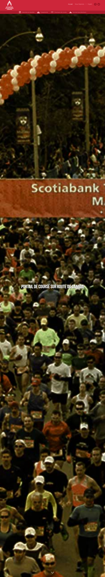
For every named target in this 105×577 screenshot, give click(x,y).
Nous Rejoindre (79, 4)
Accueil (70, 4)
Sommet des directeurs (79, 12)
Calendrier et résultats (28, 12)
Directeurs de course (60, 12)
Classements (44, 12)
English (90, 4)
